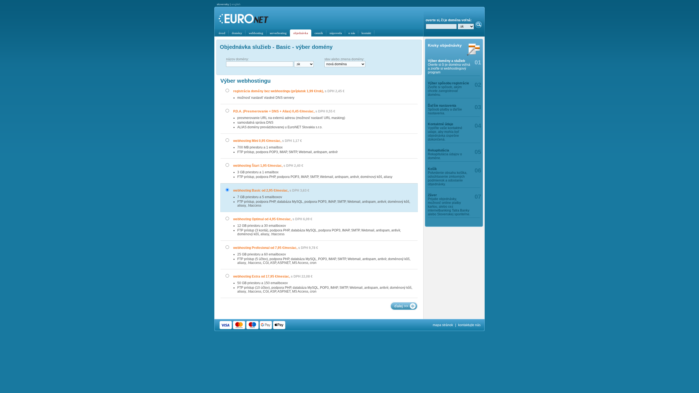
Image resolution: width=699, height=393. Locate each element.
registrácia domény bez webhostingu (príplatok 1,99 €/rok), (289, 91)
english (236, 4)
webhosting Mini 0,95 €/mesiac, (267, 141)
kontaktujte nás (469, 325)
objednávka (300, 33)
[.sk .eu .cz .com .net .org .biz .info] (466, 26)
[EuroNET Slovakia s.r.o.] (248, 19)
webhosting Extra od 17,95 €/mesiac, (273, 276)
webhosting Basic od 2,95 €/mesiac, (271, 190)
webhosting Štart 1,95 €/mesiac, (268, 166)
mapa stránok (443, 325)
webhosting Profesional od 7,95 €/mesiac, (275, 248)
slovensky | (229, 4)
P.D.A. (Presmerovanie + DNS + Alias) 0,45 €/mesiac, (284, 111)
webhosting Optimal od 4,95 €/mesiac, (272, 219)
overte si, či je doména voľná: (449, 20)
